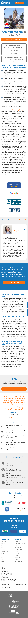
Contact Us (3, 541)
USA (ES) (21, 541)
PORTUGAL (17, 557)
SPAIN (16, 555)
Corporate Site (4, 551)
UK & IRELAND (18, 547)
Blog (2, 547)
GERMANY (17, 553)
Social (2, 549)
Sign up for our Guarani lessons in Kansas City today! (12, 268)
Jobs (2, 545)
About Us (3, 543)
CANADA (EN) (18, 543)
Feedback (3, 553)
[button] (9, 417)
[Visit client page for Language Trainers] (14, 606)
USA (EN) (17, 541)
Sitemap (3, 559)
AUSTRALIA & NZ (18, 549)
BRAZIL (16, 551)
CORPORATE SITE (18, 561)
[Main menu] (26, 2)
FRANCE (16, 559)
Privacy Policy (4, 561)
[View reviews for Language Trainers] (14, 612)
